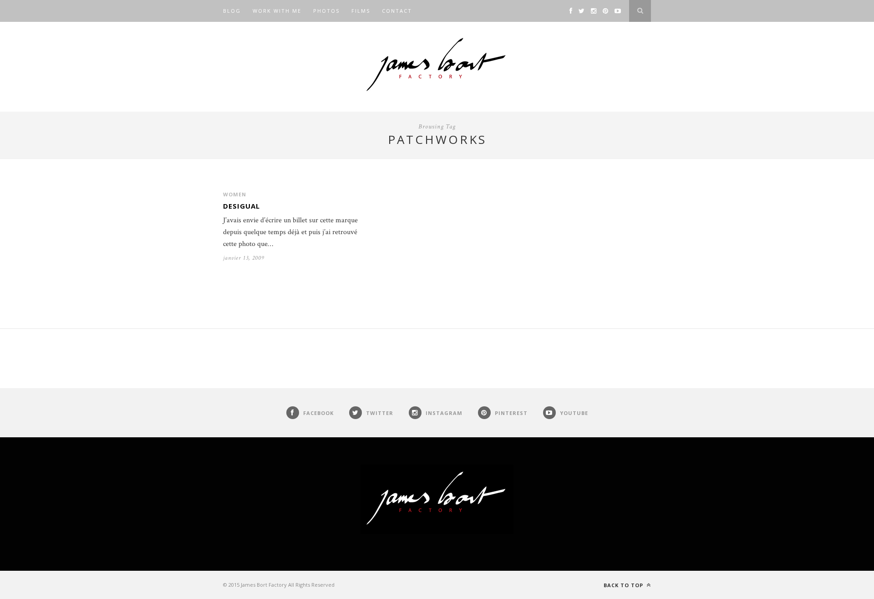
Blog (232, 10)
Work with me (277, 10)
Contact (397, 10)
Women (234, 194)
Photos (326, 10)
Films (360, 10)
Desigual (241, 205)
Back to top (624, 585)
